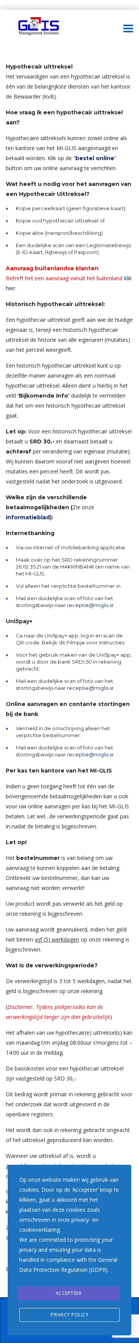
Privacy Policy (69, 1314)
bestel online (94, 158)
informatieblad (28, 517)
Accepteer (69, 1293)
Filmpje (75, 642)
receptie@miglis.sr (90, 605)
